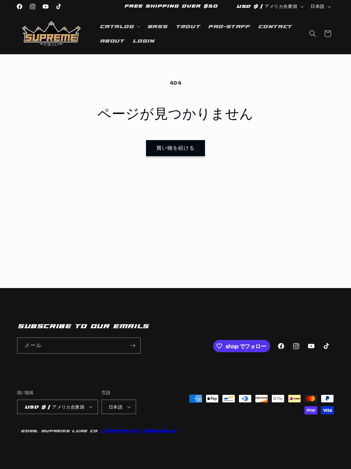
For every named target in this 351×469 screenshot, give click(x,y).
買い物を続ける (175, 148)
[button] (119, 26)
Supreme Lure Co (69, 431)
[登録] (132, 346)
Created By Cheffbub (138, 431)
